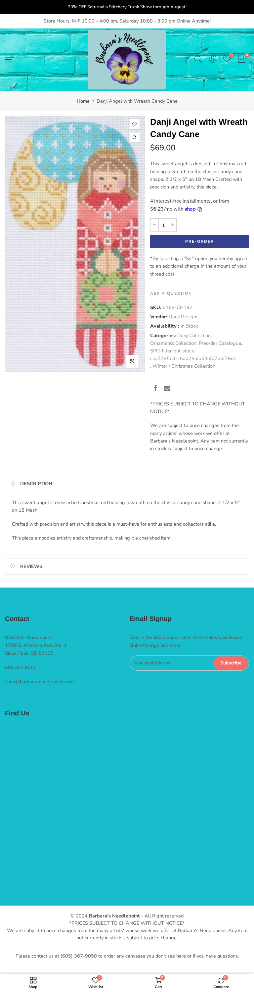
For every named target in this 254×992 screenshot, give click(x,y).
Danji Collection (194, 335)
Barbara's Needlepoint (114, 916)
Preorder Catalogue (220, 343)
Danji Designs (183, 317)
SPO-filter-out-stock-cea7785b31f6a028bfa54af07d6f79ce (193, 354)
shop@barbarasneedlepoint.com (39, 681)
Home (83, 101)
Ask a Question (171, 293)
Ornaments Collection (173, 343)
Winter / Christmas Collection (183, 366)
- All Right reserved (162, 916)
